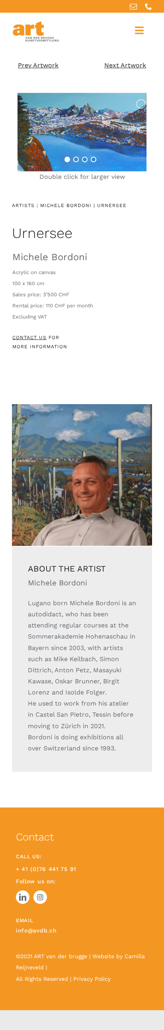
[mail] (133, 6)
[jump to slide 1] (67, 159)
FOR (35, 337)
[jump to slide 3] (85, 159)
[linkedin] (22, 897)
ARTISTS (23, 205)
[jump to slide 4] (93, 159)
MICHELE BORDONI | (67, 205)
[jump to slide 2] (76, 159)
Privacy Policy (92, 979)
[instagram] (40, 897)
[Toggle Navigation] (139, 30)
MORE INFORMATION (39, 346)
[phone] (148, 6)
